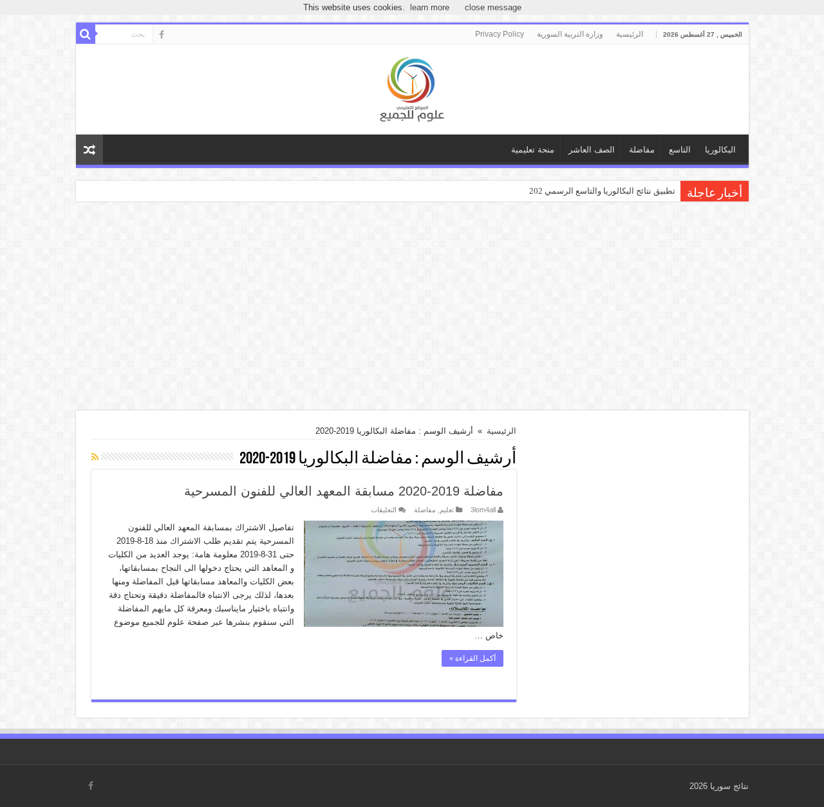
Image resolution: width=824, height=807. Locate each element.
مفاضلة (642, 149)
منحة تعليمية (532, 149)
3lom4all (483, 510)
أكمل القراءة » (472, 658)
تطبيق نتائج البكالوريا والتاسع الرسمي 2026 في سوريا (582, 191)
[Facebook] (161, 34)
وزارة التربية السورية (570, 34)
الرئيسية (629, 34)
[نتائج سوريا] (412, 88)
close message (493, 7)
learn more (429, 7)
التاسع (680, 149)
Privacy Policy (499, 34)
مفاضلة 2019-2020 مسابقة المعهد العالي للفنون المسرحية (343, 491)
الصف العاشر (591, 149)
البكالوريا (720, 149)
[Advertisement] (412, 308)
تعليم (447, 510)
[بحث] (85, 34)
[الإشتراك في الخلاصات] (94, 457)
